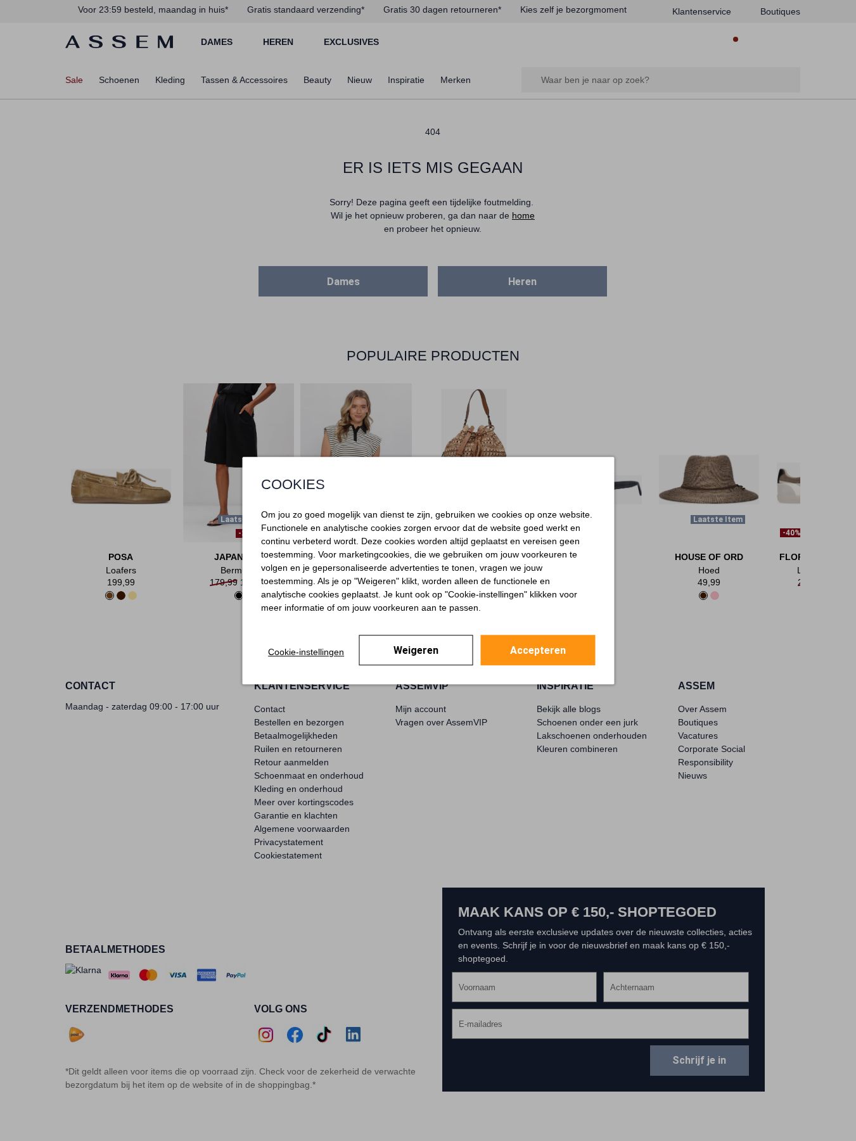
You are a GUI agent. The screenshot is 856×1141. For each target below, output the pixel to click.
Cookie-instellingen (306, 652)
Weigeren (415, 650)
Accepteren (538, 650)
